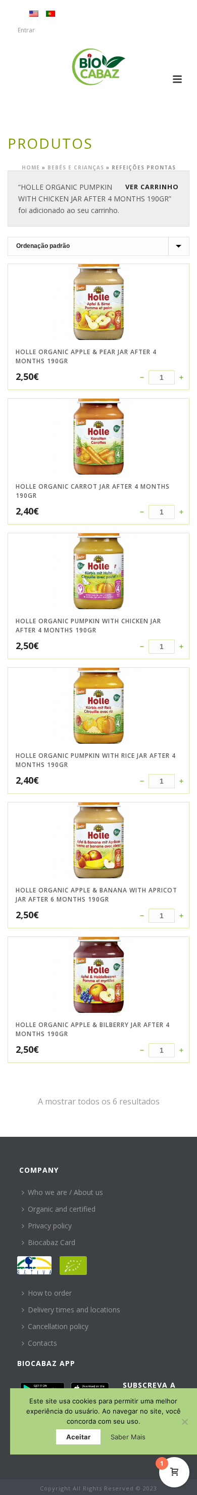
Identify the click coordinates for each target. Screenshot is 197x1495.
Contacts (42, 1343)
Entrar (26, 30)
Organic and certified (61, 1209)
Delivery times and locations (74, 1309)
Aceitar (78, 1437)
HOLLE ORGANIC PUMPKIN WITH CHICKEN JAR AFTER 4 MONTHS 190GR (88, 625)
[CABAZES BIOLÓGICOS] (98, 67)
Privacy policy (50, 1225)
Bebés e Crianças (75, 167)
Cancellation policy (58, 1326)
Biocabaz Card (51, 1242)
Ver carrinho (152, 186)
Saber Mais (128, 1437)
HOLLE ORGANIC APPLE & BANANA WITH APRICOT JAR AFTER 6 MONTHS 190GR (96, 895)
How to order (50, 1293)
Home (31, 167)
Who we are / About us (65, 1192)
